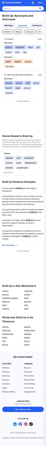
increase (9, 162)
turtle (26, 308)
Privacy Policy (29, 376)
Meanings (9, 25)
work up (19, 83)
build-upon (6, 330)
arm (38, 47)
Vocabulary (6, 384)
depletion (9, 167)
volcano (5, 291)
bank (26, 298)
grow (19, 157)
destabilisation (22, 167)
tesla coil (27, 301)
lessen (8, 61)
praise (18, 162)
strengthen (20, 47)
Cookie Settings (29, 384)
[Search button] (40, 8)
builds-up (6, 301)
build (28, 83)
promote (9, 83)
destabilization (30, 162)
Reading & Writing (8, 392)
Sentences (37, 25)
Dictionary (5, 368)
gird (24, 52)
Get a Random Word (23, 409)
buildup (27, 337)
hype (4, 305)
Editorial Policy (29, 380)
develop (9, 47)
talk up (36, 83)
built (4, 341)
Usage (4, 388)
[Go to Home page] (11, 2)
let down (28, 61)
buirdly (26, 344)
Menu (40, 3)
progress (9, 92)
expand (9, 52)
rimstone (5, 308)
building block (29, 330)
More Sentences (8, 245)
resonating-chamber (10, 298)
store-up (5, 294)
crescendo (28, 291)
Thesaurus (6, 372)
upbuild (27, 294)
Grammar (5, 380)
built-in (26, 341)
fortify (17, 52)
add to (30, 47)
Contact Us (28, 372)
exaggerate (28, 157)
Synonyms (22, 25)
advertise (9, 157)
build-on (5, 327)
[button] (33, 2)
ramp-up (27, 88)
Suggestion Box (29, 392)
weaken (18, 61)
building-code (7, 334)
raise (26, 305)
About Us (27, 368)
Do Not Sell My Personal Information (23, 433)
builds (4, 337)
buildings (27, 334)
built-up (5, 344)
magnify (9, 88)
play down (10, 66)
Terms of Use (29, 388)
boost (18, 88)
